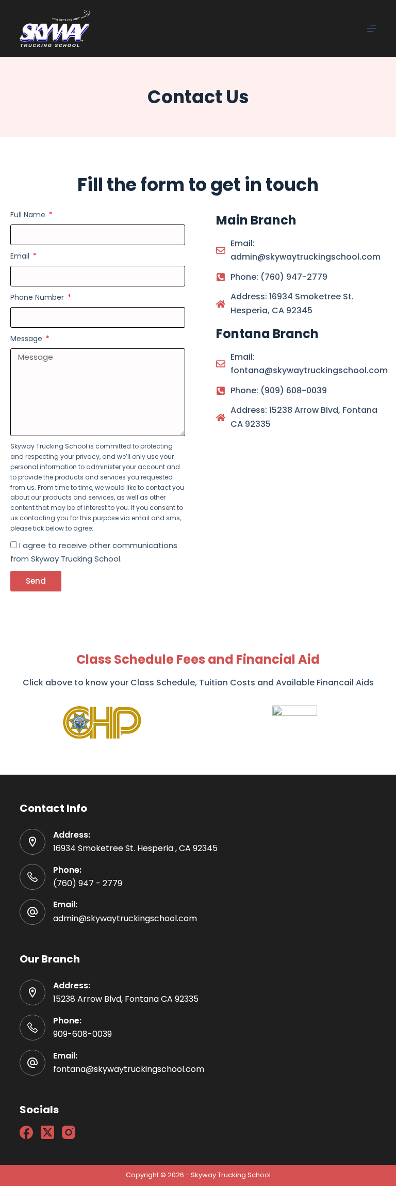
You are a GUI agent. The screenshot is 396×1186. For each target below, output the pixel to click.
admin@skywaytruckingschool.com (125, 918)
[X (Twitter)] (47, 1132)
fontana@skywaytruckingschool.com (128, 1069)
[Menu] (371, 28)
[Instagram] (68, 1132)
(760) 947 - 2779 (87, 883)
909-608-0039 (82, 1034)
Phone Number (38, 297)
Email (20, 256)
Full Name (28, 215)
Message (27, 338)
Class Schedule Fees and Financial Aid (198, 659)
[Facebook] (26, 1132)
